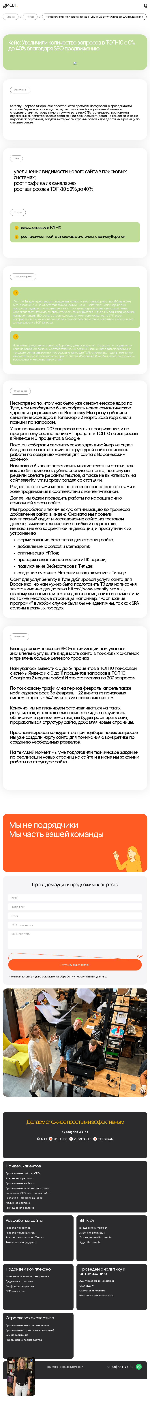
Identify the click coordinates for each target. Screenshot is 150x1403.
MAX (44, 1139)
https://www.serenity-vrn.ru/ (95, 589)
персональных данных (91, 976)
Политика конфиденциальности (65, 1366)
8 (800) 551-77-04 (75, 1132)
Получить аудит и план (75, 965)
